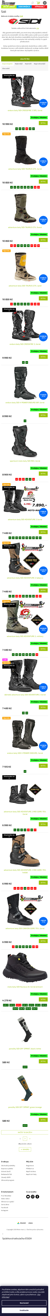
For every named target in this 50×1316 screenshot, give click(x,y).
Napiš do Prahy (31, 1174)
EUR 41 (31, 1005)
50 (40, 538)
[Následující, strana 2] (25, 1139)
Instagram (4, 1210)
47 (33, 129)
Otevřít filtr (25, 59)
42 (16, 129)
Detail (43, 123)
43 (20, 129)
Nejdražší (28, 64)
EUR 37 (5, 1005)
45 (27, 129)
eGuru (30, 1223)
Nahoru (26, 1149)
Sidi (21, 16)
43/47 (25, 1067)
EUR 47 (34, 1009)
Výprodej (39, 6)
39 (23, 713)
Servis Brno (5, 1205)
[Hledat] (32, 3)
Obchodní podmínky (8, 1166)
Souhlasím (24, 1310)
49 (38, 187)
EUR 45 (22, 1009)
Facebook (4, 1208)
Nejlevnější (19, 64)
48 (35, 187)
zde (37, 28)
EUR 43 (44, 1005)
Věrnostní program (7, 1180)
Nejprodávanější (39, 64)
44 (23, 129)
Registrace (30, 1166)
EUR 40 (25, 1005)
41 (11, 187)
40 (27, 713)
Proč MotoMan (6, 1196)
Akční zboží (9, 6)
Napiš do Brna (31, 1172)
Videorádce (24, 6)
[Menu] (44, 3)
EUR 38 (12, 1005)
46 (30, 129)
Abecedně (6, 68)
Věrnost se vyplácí (7, 1202)
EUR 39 (18, 1005)
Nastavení (24, 1303)
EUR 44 (15, 1009)
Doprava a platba (7, 1169)
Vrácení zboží (5, 1172)
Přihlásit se (30, 1169)
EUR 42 (37, 1005)
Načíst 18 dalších (25, 1132)
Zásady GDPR (5, 1177)
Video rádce (5, 1199)
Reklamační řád (6, 1174)
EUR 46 (28, 1009)
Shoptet (23, 1223)
